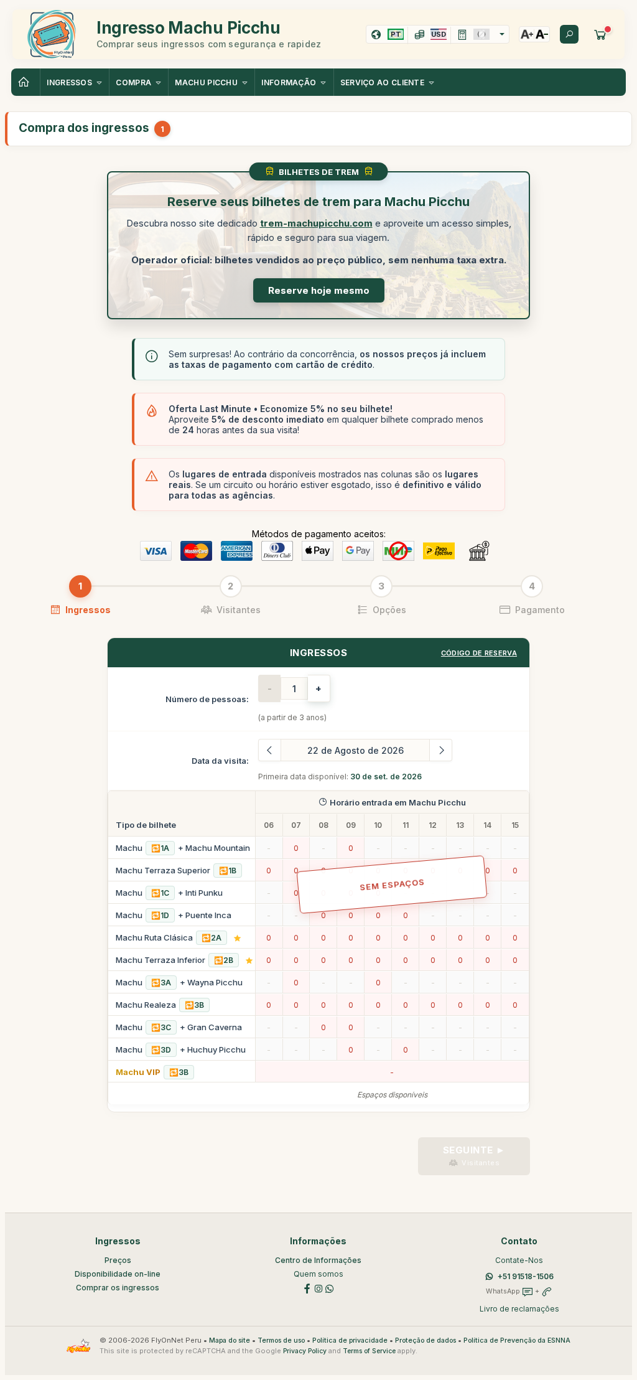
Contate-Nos (519, 1260)
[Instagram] (318, 1288)
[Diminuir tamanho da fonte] (541, 34)
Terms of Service (369, 1351)
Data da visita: (220, 761)
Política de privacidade (350, 1340)
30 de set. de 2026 (386, 776)
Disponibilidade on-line (117, 1274)
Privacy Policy (305, 1351)
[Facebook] (307, 1288)
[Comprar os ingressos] (600, 34)
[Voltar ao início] (25, 82)
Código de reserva (479, 653)
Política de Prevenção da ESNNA (516, 1340)
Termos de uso (281, 1340)
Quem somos (318, 1274)
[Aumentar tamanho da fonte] (526, 34)
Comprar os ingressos (117, 1287)
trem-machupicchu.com (316, 223)
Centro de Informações (318, 1260)
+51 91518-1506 (526, 1276)
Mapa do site (229, 1340)
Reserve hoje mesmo (319, 290)
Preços (118, 1260)
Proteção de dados (425, 1340)
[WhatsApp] (329, 1288)
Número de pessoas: (207, 699)
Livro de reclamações (519, 1308)
